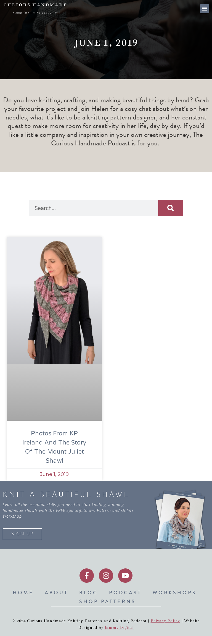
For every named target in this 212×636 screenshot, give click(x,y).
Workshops (175, 592)
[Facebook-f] (87, 575)
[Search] (170, 208)
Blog (88, 592)
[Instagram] (106, 575)
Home (23, 592)
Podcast (125, 592)
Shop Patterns (107, 601)
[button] (204, 8)
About (56, 592)
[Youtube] (125, 575)
